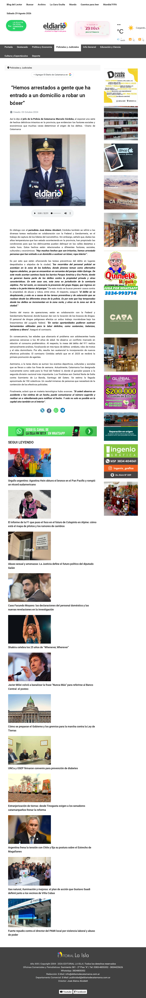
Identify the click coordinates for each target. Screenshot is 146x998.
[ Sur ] (107, 34)
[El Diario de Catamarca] (55, 26)
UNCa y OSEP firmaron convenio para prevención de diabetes (43, 768)
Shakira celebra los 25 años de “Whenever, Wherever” (38, 647)
